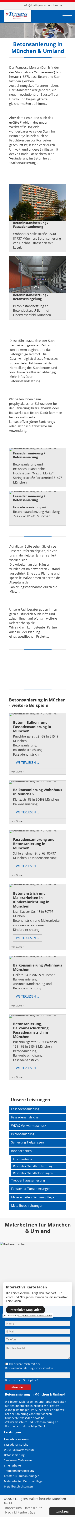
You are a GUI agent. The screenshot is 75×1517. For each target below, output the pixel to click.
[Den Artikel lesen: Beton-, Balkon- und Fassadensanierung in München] (37, 713)
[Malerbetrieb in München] (17, 18)
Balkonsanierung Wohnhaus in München (37, 791)
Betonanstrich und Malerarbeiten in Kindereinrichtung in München (31, 899)
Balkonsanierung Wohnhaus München (37, 967)
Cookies (62, 1511)
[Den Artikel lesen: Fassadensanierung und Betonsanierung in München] (37, 830)
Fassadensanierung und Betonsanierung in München (33, 843)
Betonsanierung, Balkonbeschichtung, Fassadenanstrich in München (31, 1030)
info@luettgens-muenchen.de (42, 5)
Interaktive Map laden (25, 1310)
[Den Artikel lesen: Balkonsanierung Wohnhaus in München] (37, 780)
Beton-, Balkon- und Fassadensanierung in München (32, 726)
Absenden (17, 1387)
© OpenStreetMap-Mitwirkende (35, 1315)
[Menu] (67, 15)
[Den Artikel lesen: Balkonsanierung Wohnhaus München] (37, 956)
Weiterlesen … (29, 763)
